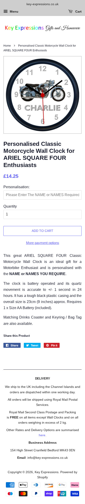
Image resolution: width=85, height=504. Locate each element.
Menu (13, 11)
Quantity (10, 206)
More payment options (42, 243)
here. (42, 435)
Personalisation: (16, 187)
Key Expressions (46, 472)
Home (7, 45)
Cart (78, 11)
